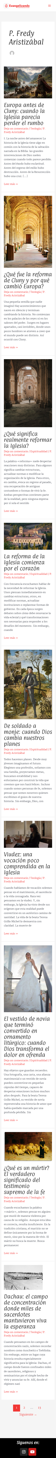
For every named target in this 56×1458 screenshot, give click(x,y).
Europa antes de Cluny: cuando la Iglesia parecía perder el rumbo (24, 114)
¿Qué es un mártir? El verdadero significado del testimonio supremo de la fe (26, 1180)
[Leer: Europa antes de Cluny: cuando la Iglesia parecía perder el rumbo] (28, 82)
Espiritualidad (38, 452)
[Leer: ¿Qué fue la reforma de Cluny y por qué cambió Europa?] (28, 232)
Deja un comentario (16, 129)
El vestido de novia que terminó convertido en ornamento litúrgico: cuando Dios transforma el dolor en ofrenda (27, 1037)
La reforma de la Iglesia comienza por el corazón (24, 562)
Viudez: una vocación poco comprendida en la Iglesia (27, 863)
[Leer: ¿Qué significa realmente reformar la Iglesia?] (28, 393)
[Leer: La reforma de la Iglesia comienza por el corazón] (28, 536)
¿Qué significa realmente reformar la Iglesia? (28, 440)
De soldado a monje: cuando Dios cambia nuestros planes (28, 735)
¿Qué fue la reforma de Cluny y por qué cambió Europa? (28, 280)
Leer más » (11, 184)
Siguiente (28, 1414)
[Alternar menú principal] (49, 5)
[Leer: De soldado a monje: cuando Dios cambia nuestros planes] (28, 684)
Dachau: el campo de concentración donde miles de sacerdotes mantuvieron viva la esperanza (26, 1311)
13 (39, 1407)
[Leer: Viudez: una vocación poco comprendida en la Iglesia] (28, 834)
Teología (35, 129)
